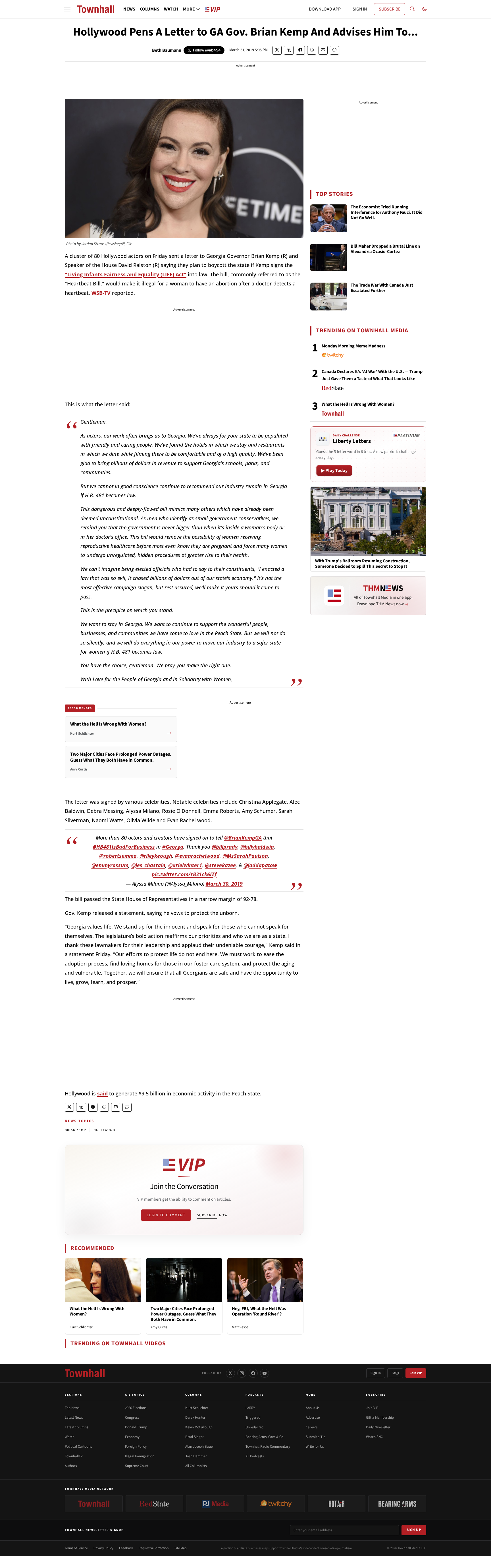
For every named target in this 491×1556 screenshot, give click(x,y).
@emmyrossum (109, 865)
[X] (230, 1373)
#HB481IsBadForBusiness (124, 846)
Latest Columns (76, 1427)
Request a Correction (154, 1548)
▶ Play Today (334, 470)
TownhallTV (74, 1456)
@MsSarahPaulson (245, 855)
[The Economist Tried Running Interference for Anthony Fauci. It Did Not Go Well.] (328, 218)
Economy (132, 1436)
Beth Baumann (166, 50)
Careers (311, 1427)
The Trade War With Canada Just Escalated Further (382, 288)
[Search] (412, 9)
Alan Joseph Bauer (199, 1446)
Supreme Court (136, 1465)
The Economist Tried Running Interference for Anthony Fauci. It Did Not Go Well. (387, 212)
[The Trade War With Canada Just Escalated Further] (328, 296)
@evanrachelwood (197, 855)
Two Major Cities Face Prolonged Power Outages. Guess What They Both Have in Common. (183, 1314)
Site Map (180, 1548)
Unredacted (254, 1427)
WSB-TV (101, 292)
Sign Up (414, 1529)
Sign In (376, 1373)
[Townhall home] (85, 1373)
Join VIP (416, 1373)
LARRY (250, 1407)
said (102, 1093)
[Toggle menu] (67, 9)
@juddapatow (260, 865)
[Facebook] (253, 1373)
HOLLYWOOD (104, 1130)
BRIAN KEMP (75, 1130)
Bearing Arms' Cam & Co (264, 1436)
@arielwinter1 (185, 865)
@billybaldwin (257, 846)
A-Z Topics (135, 1395)
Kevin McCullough (199, 1427)
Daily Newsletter (378, 1427)
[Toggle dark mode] (424, 9)
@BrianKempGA (243, 837)
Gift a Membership (380, 1417)
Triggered (253, 1417)
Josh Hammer (196, 1456)
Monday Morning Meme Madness (353, 346)
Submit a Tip (315, 1436)
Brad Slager (194, 1436)
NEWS (129, 9)
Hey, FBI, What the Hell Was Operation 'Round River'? (259, 1311)
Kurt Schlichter (81, 1327)
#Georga (172, 846)
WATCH (171, 9)
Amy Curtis (159, 1327)
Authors (71, 1465)
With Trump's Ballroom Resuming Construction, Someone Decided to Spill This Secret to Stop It (362, 563)
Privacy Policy (103, 1548)
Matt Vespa (240, 1327)
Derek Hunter (195, 1417)
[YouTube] (264, 1373)
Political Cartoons (78, 1446)
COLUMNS (149, 9)
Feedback (126, 1548)
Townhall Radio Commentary (268, 1446)
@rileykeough (156, 855)
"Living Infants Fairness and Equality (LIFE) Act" (125, 274)
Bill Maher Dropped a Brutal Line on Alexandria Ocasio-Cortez (385, 249)
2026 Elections (135, 1407)
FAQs (395, 1373)
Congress (132, 1417)
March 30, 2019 (224, 883)
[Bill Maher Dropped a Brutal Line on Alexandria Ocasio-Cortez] (328, 258)
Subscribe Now (212, 1215)
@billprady (225, 846)
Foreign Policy (136, 1446)
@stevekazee (220, 865)
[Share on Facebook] (300, 50)
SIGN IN (360, 9)
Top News (72, 1407)
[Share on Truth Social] (289, 50)
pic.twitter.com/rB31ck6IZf (184, 874)
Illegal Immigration (139, 1456)
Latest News (74, 1417)
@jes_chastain (148, 865)
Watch (69, 1436)
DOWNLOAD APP (325, 9)
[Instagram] (241, 1373)
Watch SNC (374, 1436)
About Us (312, 1407)
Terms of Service (76, 1548)
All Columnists (196, 1465)
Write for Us (315, 1446)
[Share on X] (277, 50)
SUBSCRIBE (389, 9)
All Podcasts (255, 1456)
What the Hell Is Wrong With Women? (97, 1311)
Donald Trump (136, 1427)
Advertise (313, 1417)
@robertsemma (118, 855)
